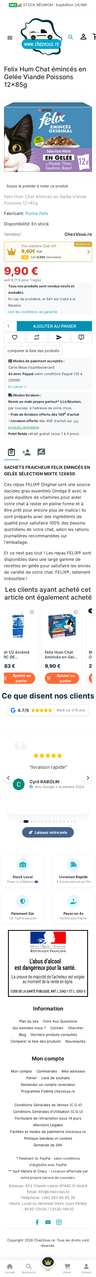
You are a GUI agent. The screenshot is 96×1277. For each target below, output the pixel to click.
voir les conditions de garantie (32, 312)
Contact (56, 1028)
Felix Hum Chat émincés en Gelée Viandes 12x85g (62, 655)
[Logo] (41, 36)
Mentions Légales (48, 1125)
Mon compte (21, 1071)
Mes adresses (73, 1071)
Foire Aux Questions (60, 1021)
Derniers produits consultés (54, 1034)
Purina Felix (36, 213)
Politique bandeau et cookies (48, 1138)
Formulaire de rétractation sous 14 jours (48, 1118)
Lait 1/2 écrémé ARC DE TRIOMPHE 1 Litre (17, 655)
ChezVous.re (78, 234)
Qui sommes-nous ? (29, 1028)
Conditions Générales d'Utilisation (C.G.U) (48, 1111)
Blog (22, 1034)
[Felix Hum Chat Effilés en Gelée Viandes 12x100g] (62, 626)
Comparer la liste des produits (36, 1041)
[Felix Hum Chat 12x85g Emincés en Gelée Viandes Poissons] (48, 136)
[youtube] (48, 1222)
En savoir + (17, 387)
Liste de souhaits (55, 1078)
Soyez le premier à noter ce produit (37, 186)
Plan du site (29, 1021)
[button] (10, 37)
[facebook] (37, 1222)
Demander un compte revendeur (48, 1084)
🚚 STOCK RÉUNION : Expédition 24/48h (52, 5)
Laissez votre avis (51, 832)
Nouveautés (75, 1041)
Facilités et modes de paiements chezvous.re (48, 1131)
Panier (31, 1078)
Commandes (47, 1071)
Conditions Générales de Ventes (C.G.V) (48, 1105)
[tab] (11, 452)
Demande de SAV (48, 1145)
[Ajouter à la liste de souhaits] (31, 612)
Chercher (75, 1028)
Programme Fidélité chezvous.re (48, 1091)
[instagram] (59, 1222)
